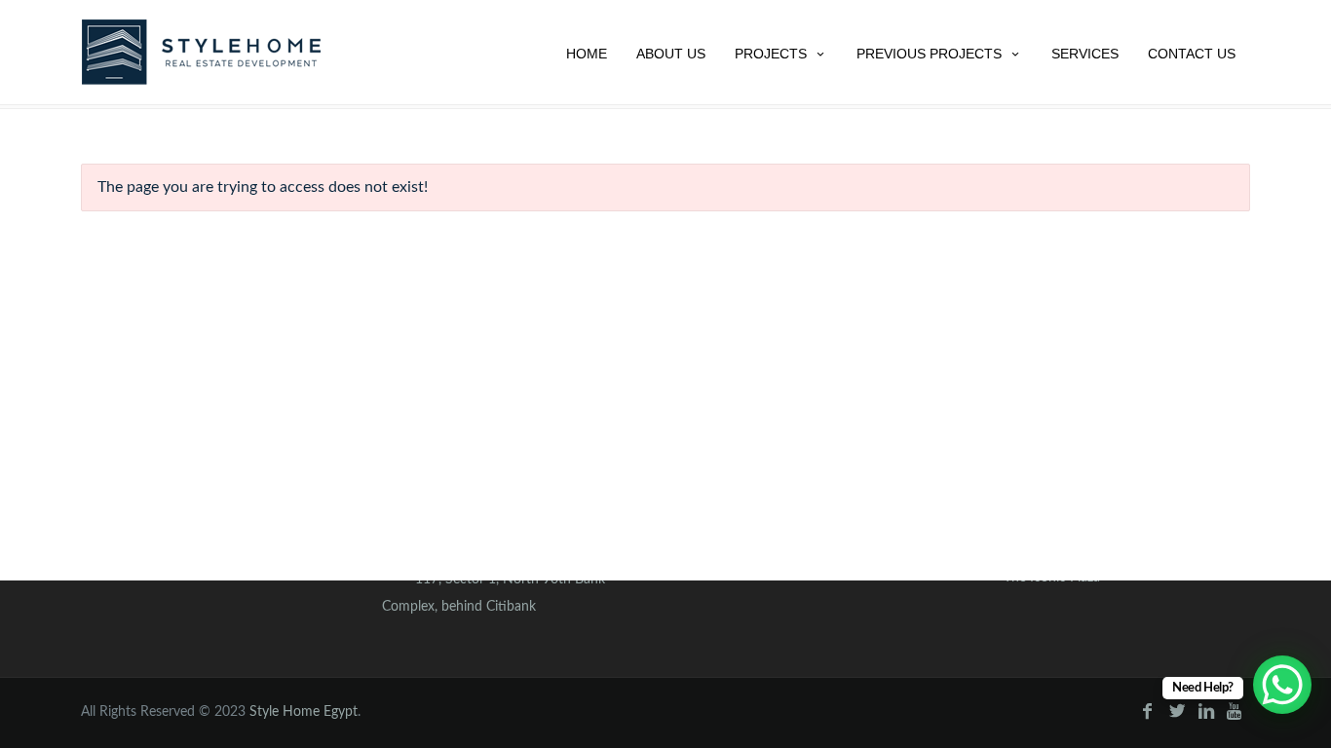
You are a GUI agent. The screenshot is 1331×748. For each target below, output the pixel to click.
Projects (771, 53)
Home (586, 53)
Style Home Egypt (303, 712)
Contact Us (1192, 53)
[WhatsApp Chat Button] (1282, 684)
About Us (670, 53)
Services (1085, 53)
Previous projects (929, 53)
